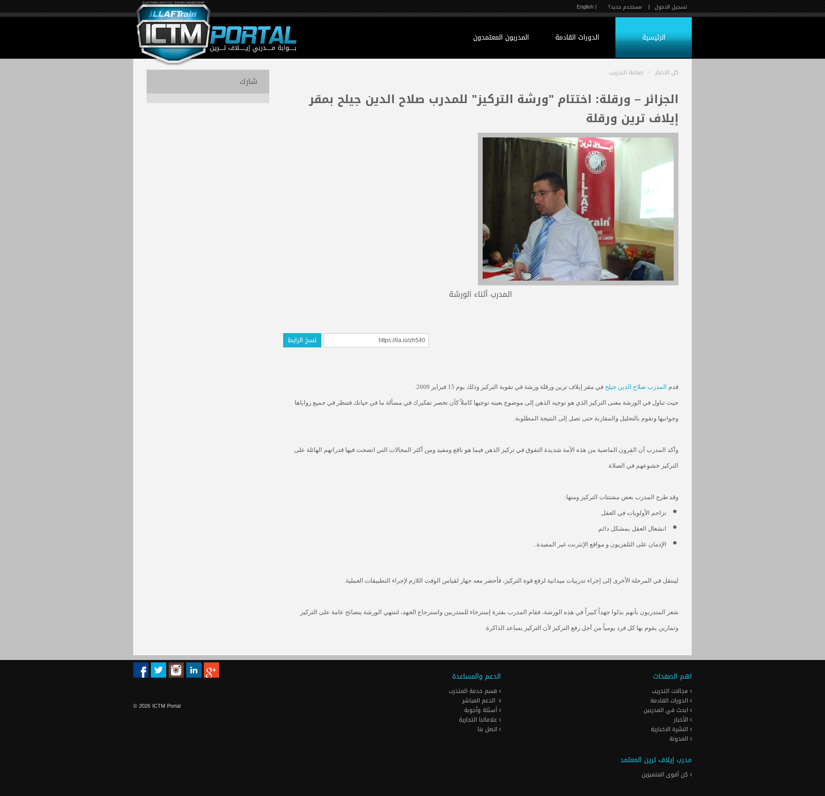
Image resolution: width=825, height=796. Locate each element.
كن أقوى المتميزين (666, 774)
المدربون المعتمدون (501, 37)
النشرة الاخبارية (670, 729)
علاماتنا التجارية (479, 719)
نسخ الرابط (302, 340)
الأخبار (682, 719)
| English (587, 7)
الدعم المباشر (478, 700)
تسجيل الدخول (671, 7)
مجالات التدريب (671, 691)
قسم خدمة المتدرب (474, 691)
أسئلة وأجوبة (481, 710)
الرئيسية (654, 37)
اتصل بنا (488, 729)
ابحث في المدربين (667, 710)
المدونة (679, 738)
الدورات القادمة (577, 37)
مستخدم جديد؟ (625, 7)
